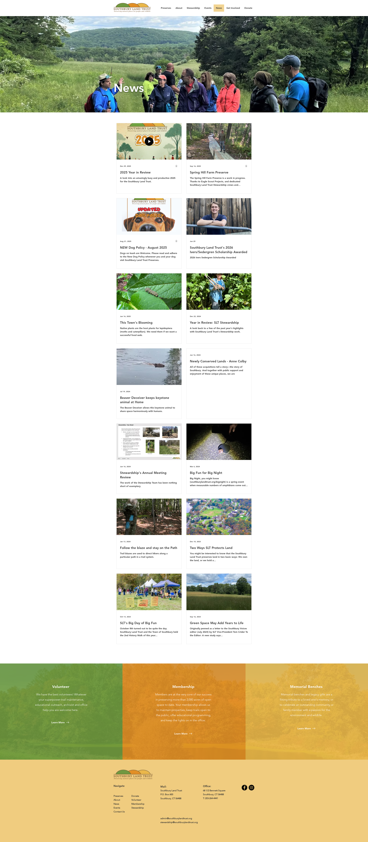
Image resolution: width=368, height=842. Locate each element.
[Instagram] (251, 787)
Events (117, 807)
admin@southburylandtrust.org (176, 818)
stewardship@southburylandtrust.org (179, 822)
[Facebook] (244, 787)
